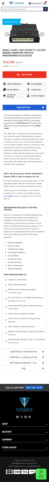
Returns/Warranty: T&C (23, 363)
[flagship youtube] (30, 417)
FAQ (24, 368)
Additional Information (23, 351)
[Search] (45, 9)
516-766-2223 (36, 3)
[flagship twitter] (25, 417)
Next (41, 33)
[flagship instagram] (21, 417)
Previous (6, 33)
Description (23, 107)
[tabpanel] (24, 33)
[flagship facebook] (17, 417)
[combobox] (22, 9)
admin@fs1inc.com (11, 196)
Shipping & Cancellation (23, 357)
